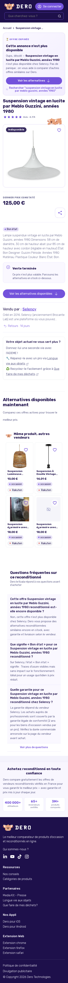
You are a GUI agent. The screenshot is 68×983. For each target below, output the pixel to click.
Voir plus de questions (34, 747)
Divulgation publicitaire (17, 971)
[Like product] (59, 130)
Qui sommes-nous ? (15, 849)
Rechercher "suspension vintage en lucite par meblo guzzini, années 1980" (35, 89)
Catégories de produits (17, 879)
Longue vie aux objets (17, 900)
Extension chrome (14, 943)
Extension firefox (13, 948)
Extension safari (13, 953)
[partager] (60, 213)
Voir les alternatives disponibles (30, 293)
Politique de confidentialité (20, 965)
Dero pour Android (14, 926)
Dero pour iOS (11, 921)
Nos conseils (11, 874)
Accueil (7, 28)
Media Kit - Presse (14, 895)
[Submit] (59, 16)
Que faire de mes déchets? (20, 905)
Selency (29, 309)
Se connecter (52, 6)
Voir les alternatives (31, 80)
